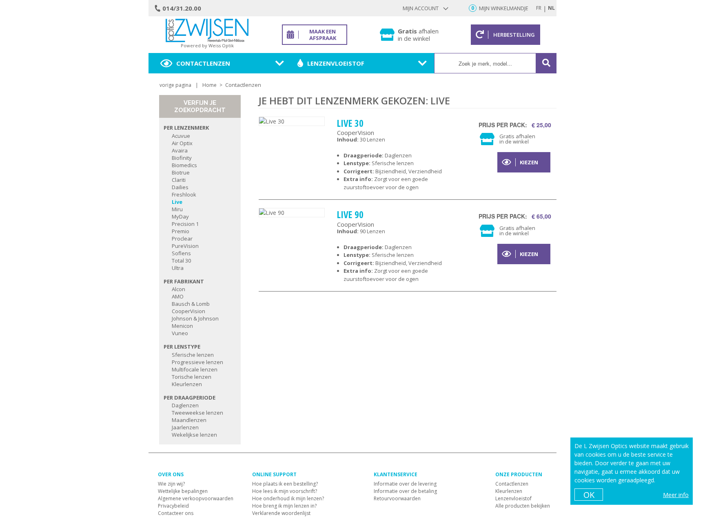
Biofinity (182, 157)
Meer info (676, 495)
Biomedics (184, 165)
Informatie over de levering (405, 483)
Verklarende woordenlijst (281, 513)
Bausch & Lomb (191, 303)
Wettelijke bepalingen (183, 491)
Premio (180, 231)
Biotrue (181, 172)
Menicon (182, 325)
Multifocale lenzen (194, 369)
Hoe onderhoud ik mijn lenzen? (288, 498)
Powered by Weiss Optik (207, 45)
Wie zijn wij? (171, 483)
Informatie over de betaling (405, 491)
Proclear (182, 238)
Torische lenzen (191, 376)
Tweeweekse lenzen (197, 412)
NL (551, 7)
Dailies (180, 187)
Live (177, 201)
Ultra (178, 268)
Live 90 (350, 214)
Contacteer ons (175, 513)
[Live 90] (292, 212)
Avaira (180, 150)
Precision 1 (185, 224)
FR (538, 7)
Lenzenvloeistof (335, 63)
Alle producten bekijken (522, 505)
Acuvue (181, 135)
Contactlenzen (203, 63)
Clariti (179, 179)
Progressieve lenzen (197, 362)
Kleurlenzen (187, 384)
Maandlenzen (189, 420)
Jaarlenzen (185, 427)
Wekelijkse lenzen (194, 434)
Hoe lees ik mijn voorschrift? (284, 491)
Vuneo (180, 333)
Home (209, 85)
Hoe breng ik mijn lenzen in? (284, 505)
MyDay (180, 216)
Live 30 (350, 123)
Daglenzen (185, 405)
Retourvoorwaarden (397, 498)
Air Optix (182, 143)
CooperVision (188, 311)
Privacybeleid (173, 505)
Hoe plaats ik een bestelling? (285, 483)
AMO (178, 296)
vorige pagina (175, 85)
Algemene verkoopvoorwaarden (195, 498)
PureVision (185, 246)
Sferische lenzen (193, 354)
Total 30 (181, 260)
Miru (177, 209)
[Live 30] (292, 121)
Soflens (181, 253)
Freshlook (184, 194)
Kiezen (529, 162)
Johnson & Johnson (195, 318)
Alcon (178, 289)
